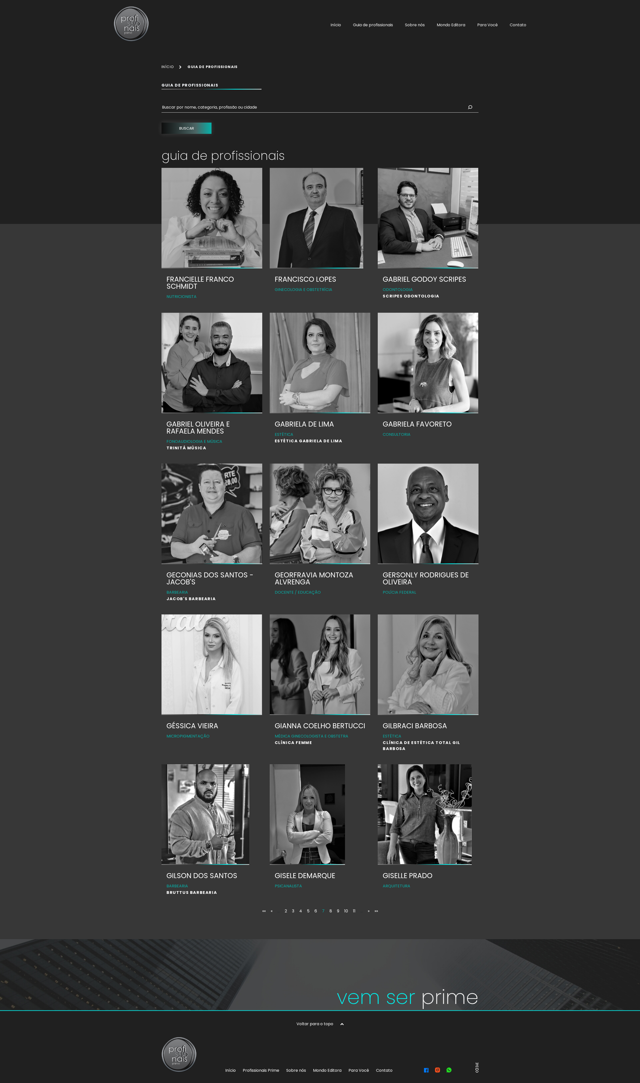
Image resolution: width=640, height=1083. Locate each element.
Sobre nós (415, 25)
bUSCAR (186, 128)
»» (376, 911)
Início (335, 25)
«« (264, 911)
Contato (518, 25)
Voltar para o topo (314, 1024)
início (168, 66)
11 (354, 911)
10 (346, 911)
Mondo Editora (451, 25)
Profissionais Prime (261, 1070)
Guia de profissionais (373, 25)
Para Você (487, 25)
